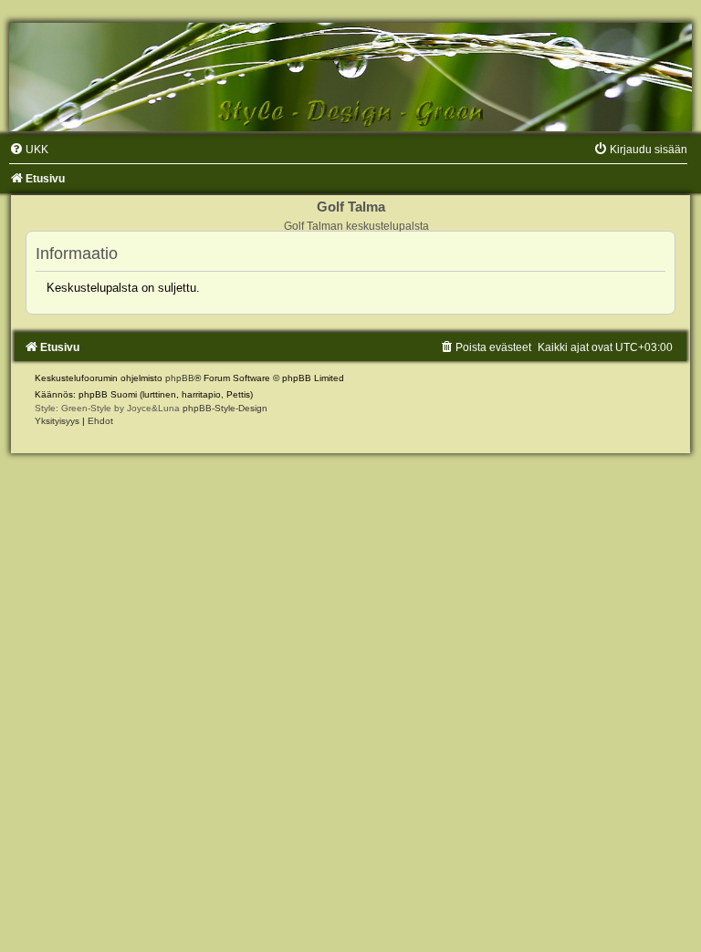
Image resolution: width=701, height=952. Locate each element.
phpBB (179, 378)
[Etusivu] (350, 77)
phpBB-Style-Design (225, 408)
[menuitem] (28, 149)
